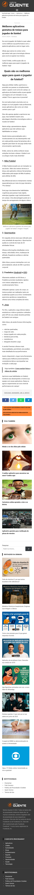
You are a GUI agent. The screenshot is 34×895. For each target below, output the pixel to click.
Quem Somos (9, 790)
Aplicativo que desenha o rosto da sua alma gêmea (16, 408)
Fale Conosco (9, 785)
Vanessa (14, 36)
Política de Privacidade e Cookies (15, 788)
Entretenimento (10, 852)
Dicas (7, 850)
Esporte (7, 855)
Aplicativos (8, 843)
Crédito (7, 845)
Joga (6, 305)
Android (17, 272)
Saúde (7, 862)
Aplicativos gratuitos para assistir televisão (15, 413)
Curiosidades (9, 848)
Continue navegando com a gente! (17, 393)
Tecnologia (8, 864)
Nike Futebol (10, 161)
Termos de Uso (9, 792)
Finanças (8, 857)
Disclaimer (8, 783)
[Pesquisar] (28, 549)
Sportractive (9, 233)
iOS (24, 272)
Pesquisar (5, 545)
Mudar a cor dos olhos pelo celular (14, 447)
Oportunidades (10, 859)
